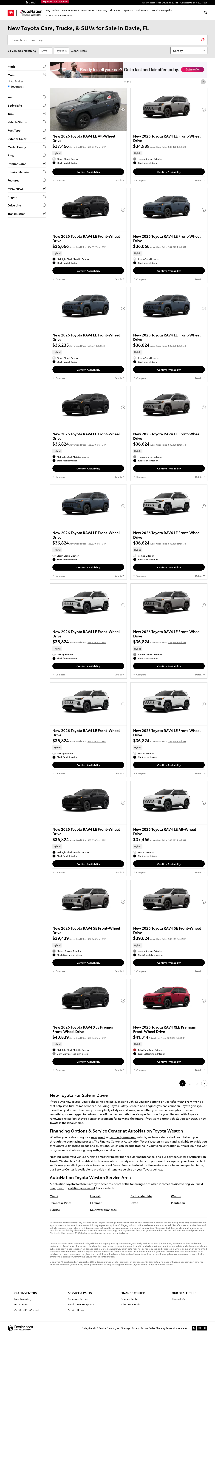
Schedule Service (78, 1298)
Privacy (135, 1328)
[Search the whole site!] (205, 13)
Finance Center (110, 1141)
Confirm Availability (88, 171)
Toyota (59, 50)
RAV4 (44, 50)
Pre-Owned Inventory (94, 10)
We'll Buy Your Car (194, 1145)
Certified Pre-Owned (26, 1310)
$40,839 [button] (79, 1037)
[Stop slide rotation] (203, 82)
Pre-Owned (21, 1304)
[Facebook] (194, 1328)
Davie (134, 1203)
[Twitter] (204, 1328)
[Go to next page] (204, 1083)
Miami (54, 1196)
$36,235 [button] (78, 345)
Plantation (178, 1203)
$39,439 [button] (79, 938)
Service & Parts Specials (82, 1304)
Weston (176, 1196)
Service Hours (76, 1310)
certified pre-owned (123, 1137)
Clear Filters (79, 50)
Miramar (96, 1203)
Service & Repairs (162, 10)
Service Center (176, 1156)
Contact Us (178, 1298)
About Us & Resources (59, 15)
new (94, 1137)
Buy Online (52, 10)
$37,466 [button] (79, 146)
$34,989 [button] (159, 146)
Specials (129, 10)
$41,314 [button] (159, 1037)
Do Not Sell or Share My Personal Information (164, 1328)
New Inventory (70, 10)
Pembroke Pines (60, 1203)
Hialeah (95, 1196)
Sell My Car (142, 10)
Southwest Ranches (103, 1209)
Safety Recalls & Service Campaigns (100, 1328)
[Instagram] (199, 1328)
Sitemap (125, 1328)
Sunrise (55, 1209)
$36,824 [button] (159, 345)
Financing (115, 10)
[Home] (12, 13)
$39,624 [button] (159, 938)
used (101, 1137)
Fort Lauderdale (141, 1196)
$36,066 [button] (79, 246)
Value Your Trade (130, 1304)
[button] (88, 153)
